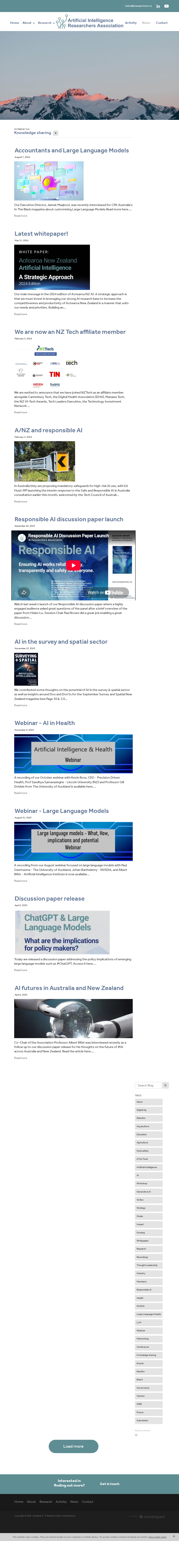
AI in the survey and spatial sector (61, 642)
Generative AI (144, 1191)
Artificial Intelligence (147, 1167)
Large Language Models (149, 1314)
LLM (139, 1322)
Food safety (143, 1151)
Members (141, 1281)
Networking (143, 1338)
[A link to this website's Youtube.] (166, 6)
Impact (140, 1224)
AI (138, 1175)
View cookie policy (157, 1537)
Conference (143, 1347)
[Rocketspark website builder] (147, 1517)
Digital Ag (141, 1110)
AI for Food (142, 1159)
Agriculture (142, 1142)
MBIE (139, 1404)
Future (140, 1412)
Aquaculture (143, 1126)
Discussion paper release (50, 899)
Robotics (141, 1118)
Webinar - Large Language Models (62, 811)
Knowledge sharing (146, 1355)
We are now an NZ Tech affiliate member (70, 332)
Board (140, 1379)
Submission (142, 1420)
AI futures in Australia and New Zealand (69, 988)
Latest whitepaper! (41, 234)
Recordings (142, 1257)
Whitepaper (143, 1240)
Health (140, 1298)
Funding (141, 1232)
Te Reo (140, 1200)
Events (140, 1363)
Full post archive (142, 1431)
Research (141, 1248)
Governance (143, 1388)
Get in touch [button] (109, 1484)
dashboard (38, 1516)
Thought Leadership (147, 1265)
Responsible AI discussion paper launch (69, 519)
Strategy (141, 1208)
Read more (20, 216)
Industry (141, 1273)
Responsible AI (144, 1289)
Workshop (142, 1183)
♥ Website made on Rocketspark (60, 1516)
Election (141, 1371)
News (140, 1102)
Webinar (141, 1330)
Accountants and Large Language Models (72, 151)
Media (140, 1216)
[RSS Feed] (136, 1435)
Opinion (141, 1396)
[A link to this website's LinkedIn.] (158, 6)
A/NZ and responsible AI (49, 430)
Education (142, 1134)
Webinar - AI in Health (45, 723)
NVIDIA (141, 1306)
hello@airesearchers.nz (138, 6)
